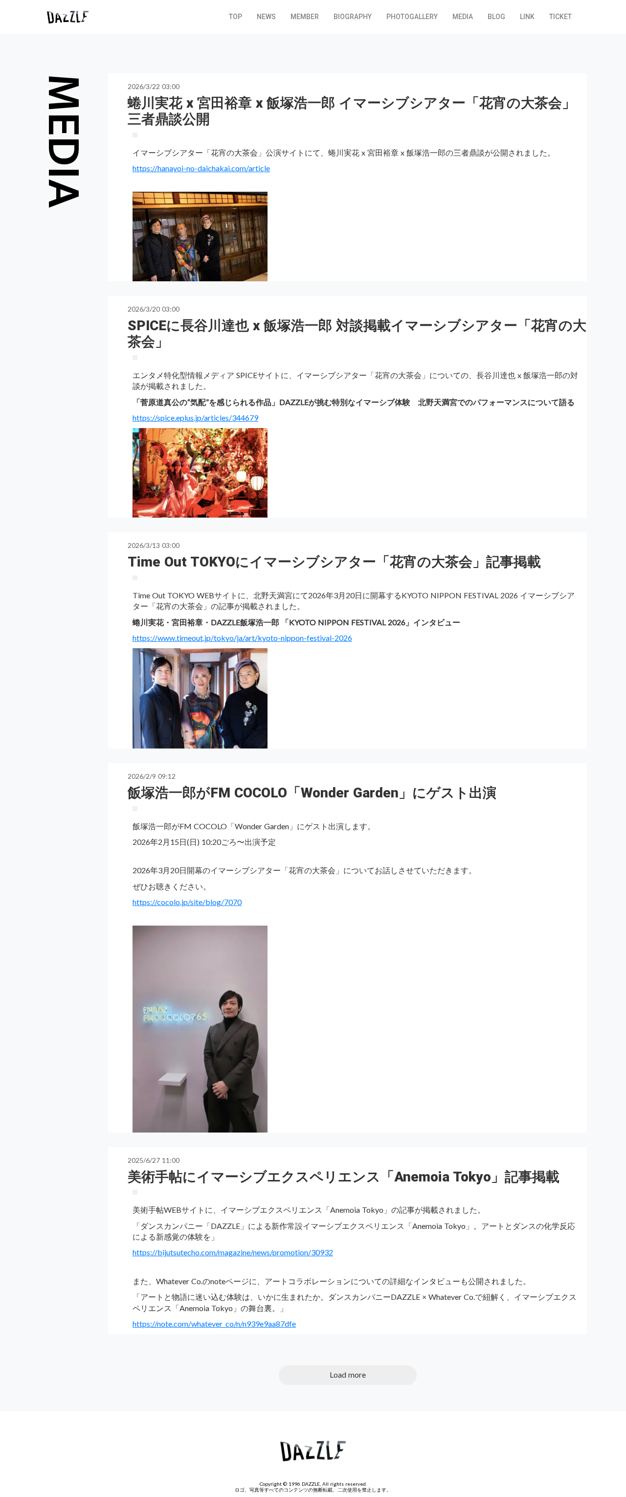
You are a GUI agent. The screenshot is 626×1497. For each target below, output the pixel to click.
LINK (527, 17)
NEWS (266, 17)
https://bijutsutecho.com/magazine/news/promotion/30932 (233, 1252)
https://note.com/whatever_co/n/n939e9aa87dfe (214, 1323)
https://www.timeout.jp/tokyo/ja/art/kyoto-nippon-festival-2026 (242, 637)
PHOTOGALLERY (412, 17)
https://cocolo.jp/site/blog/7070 (187, 902)
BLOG (496, 17)
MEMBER (305, 17)
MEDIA (462, 17)
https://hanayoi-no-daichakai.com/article (201, 168)
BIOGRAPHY (353, 17)
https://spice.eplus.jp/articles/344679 (195, 417)
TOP (235, 17)
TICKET (560, 17)
